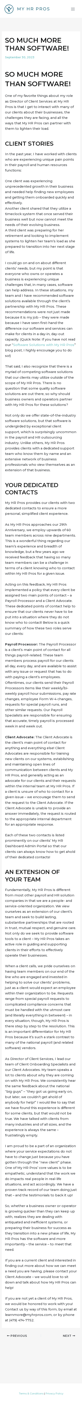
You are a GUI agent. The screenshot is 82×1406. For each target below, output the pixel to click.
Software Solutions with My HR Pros (43, 345)
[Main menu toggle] (72, 8)
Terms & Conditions (31, 1393)
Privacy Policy (54, 1393)
